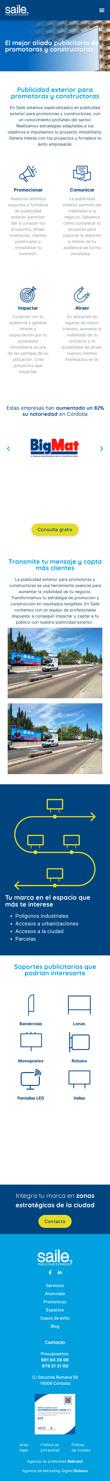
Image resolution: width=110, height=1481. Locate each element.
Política (78, 1445)
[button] (101, 10)
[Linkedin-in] (60, 1272)
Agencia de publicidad (55, 1461)
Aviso (23, 1445)
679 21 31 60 (55, 1365)
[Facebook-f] (50, 1272)
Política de (50, 1445)
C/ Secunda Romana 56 (55, 1377)
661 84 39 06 (55, 1359)
